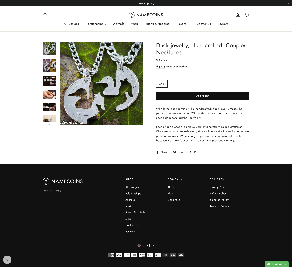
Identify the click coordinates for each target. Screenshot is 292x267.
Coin (162, 84)
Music (135, 24)
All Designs (71, 24)
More (183, 24)
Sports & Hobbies (157, 24)
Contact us (174, 200)
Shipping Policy (219, 200)
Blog (170, 193)
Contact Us (204, 24)
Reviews (222, 24)
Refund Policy (218, 193)
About (171, 187)
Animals (118, 24)
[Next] (49, 123)
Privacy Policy (218, 187)
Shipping (160, 66)
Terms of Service (219, 206)
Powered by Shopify (52, 190)
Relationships (95, 24)
